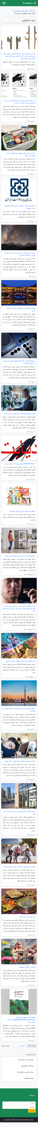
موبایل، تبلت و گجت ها (26, 1059)
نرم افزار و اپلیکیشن (27, 1066)
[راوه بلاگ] (29, 3)
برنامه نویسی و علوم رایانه (25, 1072)
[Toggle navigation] (4, 3)
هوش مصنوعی (29, 1078)
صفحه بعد (22, 1046)
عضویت (31, 1110)
